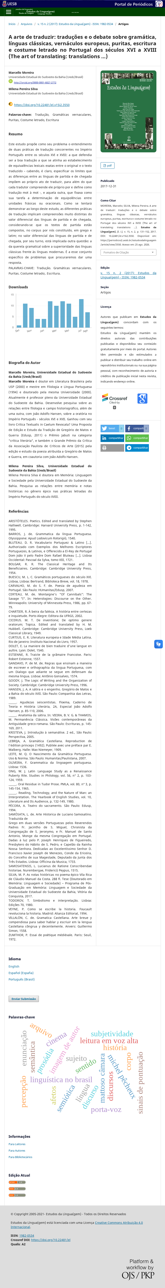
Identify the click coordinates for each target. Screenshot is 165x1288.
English (14, 966)
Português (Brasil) (22, 979)
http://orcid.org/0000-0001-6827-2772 (35, 82)
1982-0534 (26, 1235)
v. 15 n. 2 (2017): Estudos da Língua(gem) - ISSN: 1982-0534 (75, 24)
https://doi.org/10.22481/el (50, 1240)
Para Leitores (17, 1144)
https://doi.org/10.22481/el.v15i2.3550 (42, 105)
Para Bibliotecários (20, 1157)
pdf (109, 165)
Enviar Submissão (24, 999)
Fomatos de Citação (116, 252)
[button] (112, 428)
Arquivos (26, 24)
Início (12, 24)
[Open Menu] (8, 12)
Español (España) (21, 973)
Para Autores (17, 1150)
